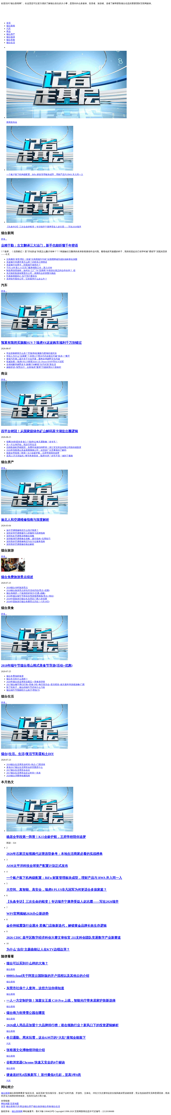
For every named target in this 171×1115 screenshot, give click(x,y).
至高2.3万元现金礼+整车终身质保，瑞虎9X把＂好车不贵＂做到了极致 (39, 456)
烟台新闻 (10, 26)
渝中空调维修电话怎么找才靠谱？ (22, 530)
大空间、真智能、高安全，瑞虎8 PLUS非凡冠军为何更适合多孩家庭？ (56, 889)
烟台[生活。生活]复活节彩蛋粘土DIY (27, 754)
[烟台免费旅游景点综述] (13, 571)
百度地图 (14, 1103)
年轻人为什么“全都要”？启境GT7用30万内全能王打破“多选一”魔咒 (38, 356)
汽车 (8, 28)
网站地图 (5, 1103)
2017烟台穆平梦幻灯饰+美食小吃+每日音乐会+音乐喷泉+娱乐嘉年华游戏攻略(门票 (45, 684)
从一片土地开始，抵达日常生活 (21, 444)
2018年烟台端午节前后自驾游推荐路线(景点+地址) (30, 596)
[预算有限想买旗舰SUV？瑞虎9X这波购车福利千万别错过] (34, 336)
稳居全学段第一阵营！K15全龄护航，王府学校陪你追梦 (32, 453)
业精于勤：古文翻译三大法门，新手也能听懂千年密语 (39, 245)
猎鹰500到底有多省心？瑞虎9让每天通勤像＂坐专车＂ (32, 442)
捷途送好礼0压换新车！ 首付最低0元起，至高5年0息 (43, 1074)
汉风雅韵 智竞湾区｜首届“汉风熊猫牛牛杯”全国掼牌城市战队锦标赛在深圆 (41, 259)
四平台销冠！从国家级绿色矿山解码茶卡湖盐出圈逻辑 (39, 431)
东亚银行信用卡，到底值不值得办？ (23, 265)
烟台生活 (10, 42)
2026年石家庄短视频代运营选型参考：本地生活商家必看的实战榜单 (54, 853)
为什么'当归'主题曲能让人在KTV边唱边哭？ (38, 949)
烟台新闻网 (17, 1111)
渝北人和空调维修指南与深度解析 (25, 519)
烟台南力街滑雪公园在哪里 (25, 1012)
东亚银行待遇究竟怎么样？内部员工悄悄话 (26, 262)
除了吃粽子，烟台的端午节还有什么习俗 (25, 687)
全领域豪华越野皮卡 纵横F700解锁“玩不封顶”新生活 (31, 364)
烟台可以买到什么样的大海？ (27, 963)
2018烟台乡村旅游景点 (17, 587)
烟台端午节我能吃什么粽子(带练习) (23, 690)
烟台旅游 (10, 37)
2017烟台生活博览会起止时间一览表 (23, 773)
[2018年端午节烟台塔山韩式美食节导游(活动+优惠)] (34, 659)
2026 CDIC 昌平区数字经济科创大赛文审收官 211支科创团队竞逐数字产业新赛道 (63, 937)
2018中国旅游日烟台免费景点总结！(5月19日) (27, 601)
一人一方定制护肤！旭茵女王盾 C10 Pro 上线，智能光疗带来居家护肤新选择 (61, 1000)
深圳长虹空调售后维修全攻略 (20, 536)
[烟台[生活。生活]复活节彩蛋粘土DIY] (34, 748)
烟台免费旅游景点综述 (17, 577)
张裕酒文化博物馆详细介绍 (25, 1050)
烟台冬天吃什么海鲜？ (17, 679)
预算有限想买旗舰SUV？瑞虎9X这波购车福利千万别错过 (41, 342)
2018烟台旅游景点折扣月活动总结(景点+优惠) (28, 590)
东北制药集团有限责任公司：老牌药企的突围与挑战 (31, 273)
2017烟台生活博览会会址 (18, 770)
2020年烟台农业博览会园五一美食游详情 (25, 682)
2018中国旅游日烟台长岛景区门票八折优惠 (26, 599)
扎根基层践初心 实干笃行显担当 (21, 276)
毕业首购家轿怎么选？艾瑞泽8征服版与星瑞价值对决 (31, 353)
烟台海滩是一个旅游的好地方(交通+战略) (25, 593)
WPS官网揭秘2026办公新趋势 (27, 913)
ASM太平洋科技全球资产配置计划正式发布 (37, 865)
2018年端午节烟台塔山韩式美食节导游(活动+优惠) (36, 665)
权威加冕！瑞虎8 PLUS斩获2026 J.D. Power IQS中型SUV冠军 (35, 361)
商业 (8, 31)
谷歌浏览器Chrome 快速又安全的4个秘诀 (35, 1062)
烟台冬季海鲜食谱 (15, 676)
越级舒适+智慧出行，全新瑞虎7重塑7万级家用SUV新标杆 (33, 367)
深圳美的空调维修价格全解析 (20, 544)
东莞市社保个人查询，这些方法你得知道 (35, 988)
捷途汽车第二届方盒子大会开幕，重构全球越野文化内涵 (33, 359)
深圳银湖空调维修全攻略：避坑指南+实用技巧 (28, 539)
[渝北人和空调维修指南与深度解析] (34, 513)
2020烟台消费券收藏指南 (18, 776)
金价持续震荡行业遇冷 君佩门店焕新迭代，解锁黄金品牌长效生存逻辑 (56, 925)
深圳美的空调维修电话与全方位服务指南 (25, 541)
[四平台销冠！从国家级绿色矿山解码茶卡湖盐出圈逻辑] (34, 425)
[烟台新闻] (22, 18)
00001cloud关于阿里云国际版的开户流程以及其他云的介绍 (47, 975)
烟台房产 (10, 34)
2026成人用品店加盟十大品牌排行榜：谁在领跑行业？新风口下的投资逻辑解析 (62, 1025)
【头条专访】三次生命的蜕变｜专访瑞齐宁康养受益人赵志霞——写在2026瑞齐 (62, 901)
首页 (8, 23)
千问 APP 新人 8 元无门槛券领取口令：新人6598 (29, 267)
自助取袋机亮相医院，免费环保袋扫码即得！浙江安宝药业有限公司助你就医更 (43, 447)
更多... (4, 239)
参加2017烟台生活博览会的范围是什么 (24, 767)
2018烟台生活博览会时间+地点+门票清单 (25, 764)
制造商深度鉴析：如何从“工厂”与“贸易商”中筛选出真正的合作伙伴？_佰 (40, 270)
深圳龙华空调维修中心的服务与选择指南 (25, 533)
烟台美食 (10, 40)
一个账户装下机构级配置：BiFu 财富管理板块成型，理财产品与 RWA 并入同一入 (64, 877)
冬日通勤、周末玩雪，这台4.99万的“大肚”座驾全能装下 (46, 1037)
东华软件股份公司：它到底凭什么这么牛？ (26, 279)
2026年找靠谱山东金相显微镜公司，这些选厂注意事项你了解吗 (36, 450)
